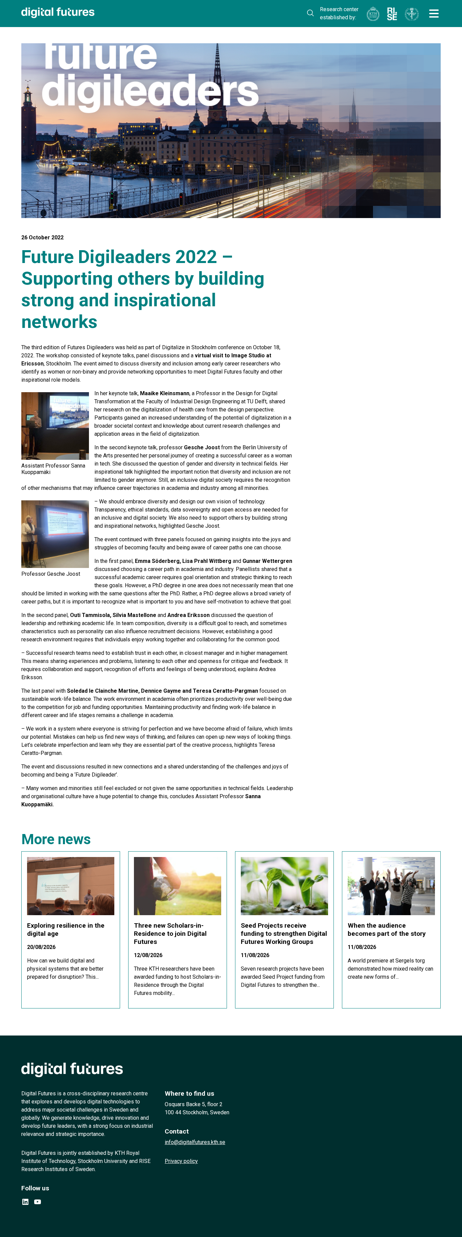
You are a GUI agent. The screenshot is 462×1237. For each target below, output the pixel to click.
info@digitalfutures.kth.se (195, 1142)
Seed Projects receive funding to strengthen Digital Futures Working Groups (284, 934)
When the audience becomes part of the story (387, 929)
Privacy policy (181, 1161)
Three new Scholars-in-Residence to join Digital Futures (170, 934)
